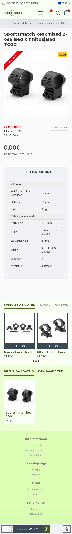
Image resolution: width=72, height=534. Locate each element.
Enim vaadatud (51, 371)
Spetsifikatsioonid (36, 172)
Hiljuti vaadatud (19, 371)
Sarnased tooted (19, 304)
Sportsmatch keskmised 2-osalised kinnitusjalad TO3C (19, 412)
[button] (33, 361)
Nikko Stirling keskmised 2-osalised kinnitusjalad (36, 352)
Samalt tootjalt (54, 304)
